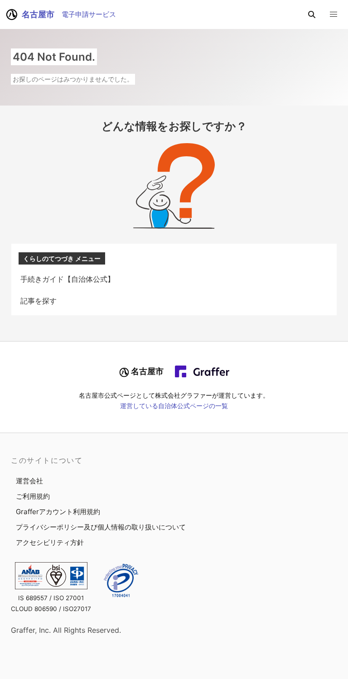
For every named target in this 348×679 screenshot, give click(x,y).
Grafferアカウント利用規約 (58, 511)
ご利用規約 (33, 496)
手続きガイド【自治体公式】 (67, 279)
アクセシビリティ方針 (50, 542)
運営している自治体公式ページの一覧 (174, 405)
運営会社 (29, 481)
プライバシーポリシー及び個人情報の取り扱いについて (101, 527)
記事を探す (38, 300)
